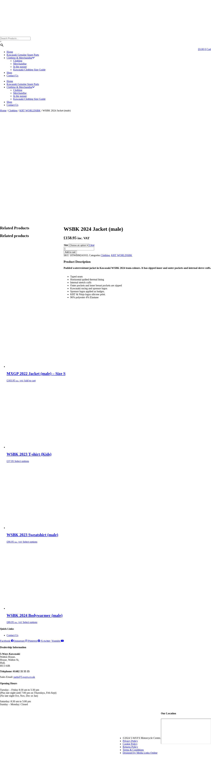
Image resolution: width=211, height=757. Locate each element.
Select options (22, 461)
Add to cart (70, 252)
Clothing (17, 60)
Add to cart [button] (30, 380)
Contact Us (12, 75)
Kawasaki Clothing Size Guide (29, 69)
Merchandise (20, 63)
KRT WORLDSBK (30, 110)
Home (10, 51)
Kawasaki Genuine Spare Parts (23, 54)
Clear (91, 245)
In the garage (20, 66)
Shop (9, 72)
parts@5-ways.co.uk (24, 677)
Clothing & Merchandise (19, 57)
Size (66, 245)
